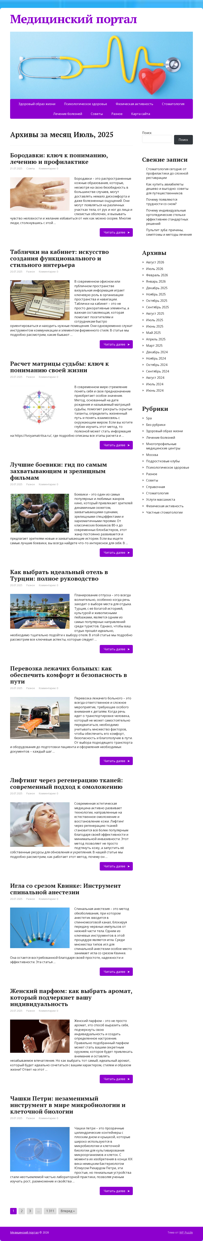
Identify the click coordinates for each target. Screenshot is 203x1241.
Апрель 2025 (156, 339)
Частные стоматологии (164, 512)
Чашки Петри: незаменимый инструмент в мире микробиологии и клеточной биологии (67, 1104)
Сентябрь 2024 (157, 371)
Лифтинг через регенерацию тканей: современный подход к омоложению (66, 783)
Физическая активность (134, 104)
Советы (97, 114)
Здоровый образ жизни (37, 104)
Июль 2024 (154, 384)
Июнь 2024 (154, 390)
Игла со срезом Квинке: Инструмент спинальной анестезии (65, 889)
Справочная (155, 487)
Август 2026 (155, 262)
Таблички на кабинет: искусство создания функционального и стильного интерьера (59, 258)
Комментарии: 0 (48, 168)
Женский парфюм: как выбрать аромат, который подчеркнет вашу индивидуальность (71, 997)
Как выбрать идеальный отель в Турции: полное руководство (59, 575)
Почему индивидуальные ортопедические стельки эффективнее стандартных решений (167, 217)
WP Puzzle (186, 1232)
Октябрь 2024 (156, 365)
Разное (117, 114)
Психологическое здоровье (85, 104)
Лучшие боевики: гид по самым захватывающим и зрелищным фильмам (58, 471)
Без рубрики (155, 425)
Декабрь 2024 (157, 352)
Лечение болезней (67, 114)
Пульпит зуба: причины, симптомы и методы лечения (169, 232)
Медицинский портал (73, 19)
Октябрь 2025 (156, 300)
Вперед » (68, 1211)
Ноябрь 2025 (156, 294)
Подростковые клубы (163, 461)
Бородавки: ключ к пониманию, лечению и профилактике (59, 158)
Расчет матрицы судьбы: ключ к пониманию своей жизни (59, 367)
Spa (149, 418)
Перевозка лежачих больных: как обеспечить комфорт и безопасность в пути (68, 674)
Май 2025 (153, 332)
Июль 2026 (154, 269)
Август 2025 (155, 313)
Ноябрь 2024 (156, 358)
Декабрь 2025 (157, 288)
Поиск (147, 133)
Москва (152, 455)
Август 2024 (155, 377)
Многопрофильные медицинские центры (163, 446)
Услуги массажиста (160, 499)
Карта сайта (140, 114)
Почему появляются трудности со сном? (161, 201)
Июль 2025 (154, 320)
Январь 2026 (156, 281)
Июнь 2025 (154, 326)
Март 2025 (154, 345)
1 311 (50, 1211)
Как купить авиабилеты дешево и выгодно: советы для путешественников (167, 188)
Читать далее (114, 232)
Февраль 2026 (157, 275)
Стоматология (173, 104)
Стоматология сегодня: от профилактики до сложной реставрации (167, 173)
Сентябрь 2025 (157, 307)
